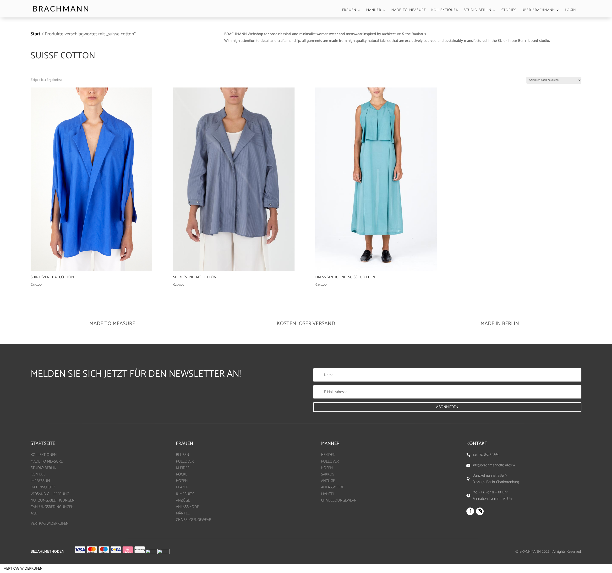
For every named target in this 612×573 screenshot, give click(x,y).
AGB (34, 513)
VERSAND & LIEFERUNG (50, 494)
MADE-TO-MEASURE (408, 10)
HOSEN (182, 481)
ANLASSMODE (187, 507)
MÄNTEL (183, 513)
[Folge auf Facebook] (470, 511)
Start (35, 34)
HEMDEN (328, 455)
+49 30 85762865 (485, 455)
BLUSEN (182, 455)
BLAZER (182, 487)
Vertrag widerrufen (23, 568)
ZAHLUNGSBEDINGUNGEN (52, 507)
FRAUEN (349, 10)
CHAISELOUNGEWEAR (193, 520)
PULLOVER (185, 461)
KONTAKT (39, 474)
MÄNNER (373, 10)
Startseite (43, 443)
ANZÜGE (183, 500)
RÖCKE (181, 474)
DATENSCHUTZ (43, 487)
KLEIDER (183, 468)
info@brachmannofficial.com (493, 465)
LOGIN (570, 10)
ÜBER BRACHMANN (538, 10)
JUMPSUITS (185, 494)
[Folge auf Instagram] (480, 511)
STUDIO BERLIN (477, 10)
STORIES (508, 10)
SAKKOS (327, 474)
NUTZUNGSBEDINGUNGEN (53, 500)
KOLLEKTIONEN (445, 10)
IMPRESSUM (40, 481)
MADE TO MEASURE (47, 461)
